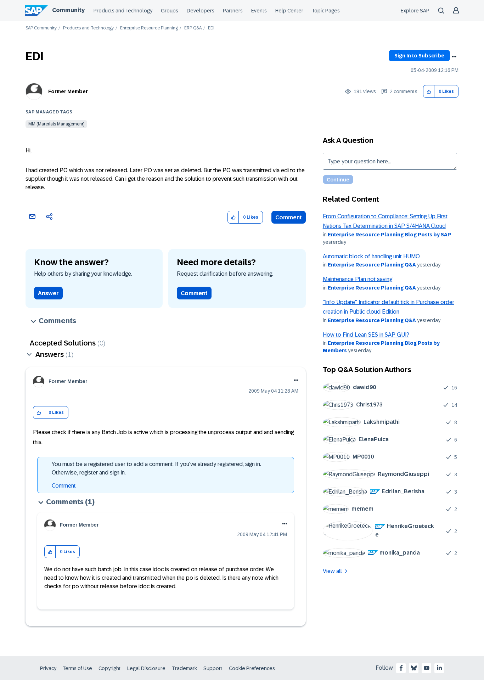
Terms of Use (77, 668)
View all (332, 571)
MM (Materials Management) (56, 124)
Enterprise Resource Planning (149, 28)
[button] (428, 91)
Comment (288, 217)
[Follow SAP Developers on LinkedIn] (439, 668)
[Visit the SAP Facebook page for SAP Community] (401, 668)
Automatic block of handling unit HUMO (371, 256)
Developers (200, 10)
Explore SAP (415, 10)
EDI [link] (211, 28)
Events (259, 10)
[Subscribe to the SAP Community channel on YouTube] (426, 668)
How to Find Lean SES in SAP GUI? (366, 335)
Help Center (289, 10)
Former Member (68, 91)
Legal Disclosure (146, 668)
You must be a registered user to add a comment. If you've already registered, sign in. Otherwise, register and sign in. (156, 468)
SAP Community (41, 28)
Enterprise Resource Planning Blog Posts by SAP (389, 234)
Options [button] (454, 57)
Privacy (48, 668)
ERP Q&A (193, 28)
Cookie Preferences (252, 668)
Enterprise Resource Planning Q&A (372, 265)
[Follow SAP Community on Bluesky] (414, 668)
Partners (233, 10)
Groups (169, 10)
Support (213, 668)
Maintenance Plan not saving (357, 279)
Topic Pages (326, 10)
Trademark (184, 668)
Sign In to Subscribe (419, 55)
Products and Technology (123, 10)
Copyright (110, 668)
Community (68, 10)
